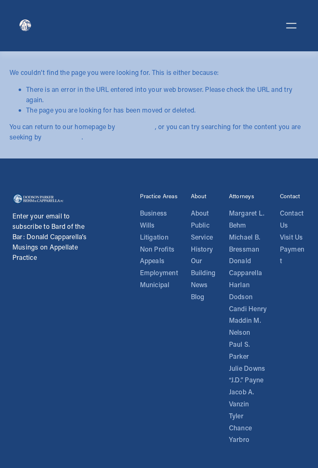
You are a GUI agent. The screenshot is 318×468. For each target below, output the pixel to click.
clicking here (136, 126)
